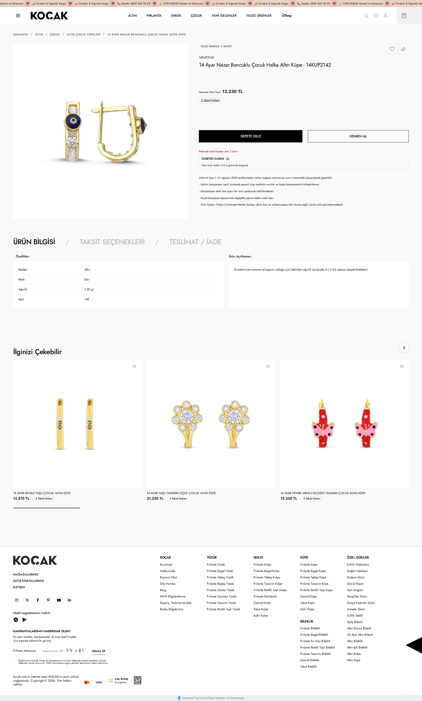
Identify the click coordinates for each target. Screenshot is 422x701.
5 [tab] (313, 508)
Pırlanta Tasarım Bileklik (315, 654)
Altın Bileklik (355, 641)
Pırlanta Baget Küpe (313, 571)
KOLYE (258, 557)
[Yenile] (61, 651)
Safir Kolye (261, 616)
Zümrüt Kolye (262, 603)
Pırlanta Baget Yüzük (220, 571)
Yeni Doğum (355, 590)
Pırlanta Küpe (308, 565)
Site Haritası (168, 584)
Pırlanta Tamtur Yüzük (220, 590)
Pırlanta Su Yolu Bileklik (315, 641)
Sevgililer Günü (357, 596)
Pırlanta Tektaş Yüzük (220, 577)
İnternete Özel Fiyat (209, 92)
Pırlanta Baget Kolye (266, 571)
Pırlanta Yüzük (216, 565)
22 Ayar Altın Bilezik (360, 635)
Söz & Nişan (355, 584)
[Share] (403, 49)
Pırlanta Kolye (262, 565)
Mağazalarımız (25, 574)
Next (404, 348)
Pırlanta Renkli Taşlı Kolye (270, 590)
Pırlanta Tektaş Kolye (267, 577)
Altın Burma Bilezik (359, 628)
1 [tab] (46, 508)
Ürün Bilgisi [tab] (34, 242)
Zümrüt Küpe (308, 596)
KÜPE (304, 557)
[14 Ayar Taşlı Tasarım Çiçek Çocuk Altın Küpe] (211, 424)
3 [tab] (180, 508)
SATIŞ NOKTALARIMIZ (28, 581)
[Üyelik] (385, 16)
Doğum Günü (356, 577)
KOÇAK (165, 557)
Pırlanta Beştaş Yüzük (220, 584)
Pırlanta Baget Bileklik (314, 635)
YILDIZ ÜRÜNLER (258, 15)
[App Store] (15, 619)
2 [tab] (113, 508)
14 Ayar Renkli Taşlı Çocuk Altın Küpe (42, 493)
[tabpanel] (211, 289)
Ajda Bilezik (354, 622)
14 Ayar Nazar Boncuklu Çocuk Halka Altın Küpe (146, 34)
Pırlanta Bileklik (310, 628)
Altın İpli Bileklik (357, 647)
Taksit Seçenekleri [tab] (112, 242)
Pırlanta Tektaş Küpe (313, 577)
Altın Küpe (353, 660)
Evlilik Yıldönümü (358, 565)
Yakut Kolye (261, 609)
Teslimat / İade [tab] (195, 242)
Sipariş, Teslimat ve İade (175, 603)
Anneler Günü (356, 609)
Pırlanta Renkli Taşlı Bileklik (317, 647)
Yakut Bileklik (308, 667)
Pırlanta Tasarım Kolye (268, 584)
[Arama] (366, 16)
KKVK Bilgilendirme (173, 596)
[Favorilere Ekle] (392, 49)
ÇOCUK (196, 15)
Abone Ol (98, 651)
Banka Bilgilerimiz (171, 609)
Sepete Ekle (250, 136)
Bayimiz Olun (168, 577)
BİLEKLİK (306, 621)
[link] (16, 600)
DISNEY (286, 15)
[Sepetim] (404, 16)
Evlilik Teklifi (355, 616)
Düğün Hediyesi (357, 571)
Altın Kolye (354, 654)
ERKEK (176, 15)
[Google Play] (24, 619)
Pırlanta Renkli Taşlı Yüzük (223, 609)
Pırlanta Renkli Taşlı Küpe (316, 590)
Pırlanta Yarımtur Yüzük (221, 596)
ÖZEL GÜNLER (358, 557)
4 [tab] (247, 508)
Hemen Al (358, 136)
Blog (163, 590)
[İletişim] (18, 16)
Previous (387, 348)
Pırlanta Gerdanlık (265, 596)
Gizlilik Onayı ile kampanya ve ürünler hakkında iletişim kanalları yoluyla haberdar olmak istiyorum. (62, 662)
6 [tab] (380, 508)
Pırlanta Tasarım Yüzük (221, 603)
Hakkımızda (167, 571)
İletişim (19, 587)
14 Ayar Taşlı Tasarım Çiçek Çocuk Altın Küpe (181, 493)
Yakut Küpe (307, 603)
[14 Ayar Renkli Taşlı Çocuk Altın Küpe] (77, 424)
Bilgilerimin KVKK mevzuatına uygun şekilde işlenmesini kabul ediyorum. (63, 661)
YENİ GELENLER (224, 15)
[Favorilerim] (376, 16)
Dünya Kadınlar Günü (361, 603)
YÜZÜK (212, 557)
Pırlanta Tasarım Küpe (314, 584)
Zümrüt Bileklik (309, 660)
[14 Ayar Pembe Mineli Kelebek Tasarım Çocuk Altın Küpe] (344, 424)
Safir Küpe (307, 609)
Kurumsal (166, 565)
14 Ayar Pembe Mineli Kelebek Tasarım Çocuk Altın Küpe (323, 493)
